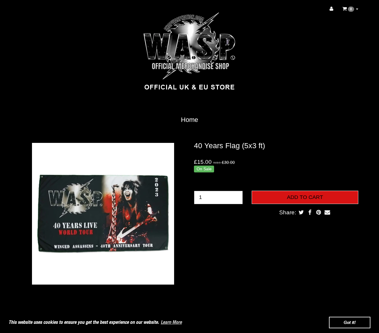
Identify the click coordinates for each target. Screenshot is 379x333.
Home (189, 119)
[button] (350, 9)
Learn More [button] (171, 322)
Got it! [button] (350, 322)
